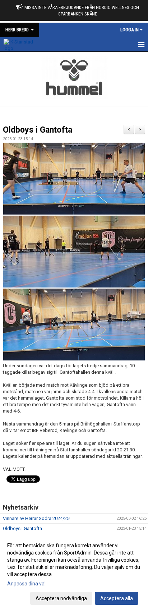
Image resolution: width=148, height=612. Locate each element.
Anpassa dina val (26, 583)
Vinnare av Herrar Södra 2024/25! (36, 518)
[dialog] (74, 571)
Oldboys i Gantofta (37, 130)
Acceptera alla (116, 598)
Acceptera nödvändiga (61, 598)
